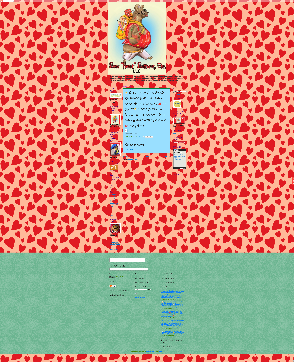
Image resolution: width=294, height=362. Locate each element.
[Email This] (146, 137)
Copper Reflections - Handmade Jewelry (114, 204)
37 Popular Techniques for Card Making (114, 248)
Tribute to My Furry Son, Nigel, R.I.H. (179, 155)
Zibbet (111, 215)
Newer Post (126, 156)
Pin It (174, 133)
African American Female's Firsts (178, 159)
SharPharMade (141, 139)
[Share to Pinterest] (152, 137)
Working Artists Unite (114, 213)
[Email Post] (143, 136)
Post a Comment (130, 149)
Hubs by (177, 150)
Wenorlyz (112, 211)
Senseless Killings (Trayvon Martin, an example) (178, 162)
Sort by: (175, 152)
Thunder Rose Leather (114, 209)
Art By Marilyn (113, 194)
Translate (178, 94)
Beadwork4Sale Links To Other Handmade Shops (114, 200)
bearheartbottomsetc (132, 139)
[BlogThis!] (147, 137)
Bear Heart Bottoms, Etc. (140, 297)
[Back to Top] (293, 361)
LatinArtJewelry (113, 206)
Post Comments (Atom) (133, 159)
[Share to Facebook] (150, 137)
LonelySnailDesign (150, 351)
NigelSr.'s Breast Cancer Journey (179, 157)
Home (147, 156)
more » (175, 168)
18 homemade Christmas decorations (115, 245)
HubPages (182, 168)
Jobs (111, 269)
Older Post (167, 156)
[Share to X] (149, 137)
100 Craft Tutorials (114, 242)
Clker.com (112, 171)
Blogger (161, 351)
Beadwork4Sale (113, 196)
